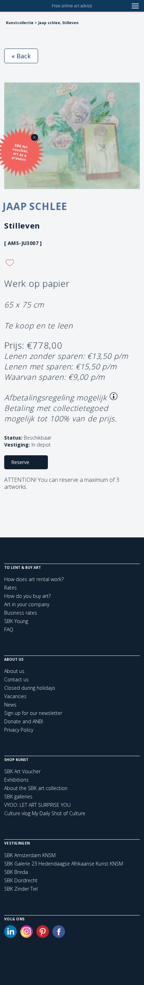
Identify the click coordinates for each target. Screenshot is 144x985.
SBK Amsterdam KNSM (30, 855)
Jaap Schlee (34, 206)
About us (14, 671)
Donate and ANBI (23, 721)
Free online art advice (72, 6)
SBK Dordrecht (20, 880)
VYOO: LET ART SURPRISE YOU (37, 805)
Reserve (20, 462)
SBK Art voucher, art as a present (20, 152)
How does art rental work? (34, 579)
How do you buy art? (27, 596)
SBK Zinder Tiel (21, 889)
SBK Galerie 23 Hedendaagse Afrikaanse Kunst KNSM (63, 864)
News (10, 704)
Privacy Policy (18, 729)
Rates (10, 587)
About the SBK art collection (35, 788)
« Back (21, 56)
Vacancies (15, 696)
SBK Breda (16, 872)
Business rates (20, 612)
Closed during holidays (29, 688)
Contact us (16, 679)
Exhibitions (16, 779)
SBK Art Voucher (22, 771)
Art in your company (26, 604)
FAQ (8, 629)
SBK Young (16, 621)
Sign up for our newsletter (33, 713)
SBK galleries (18, 796)
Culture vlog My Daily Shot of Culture (44, 813)
